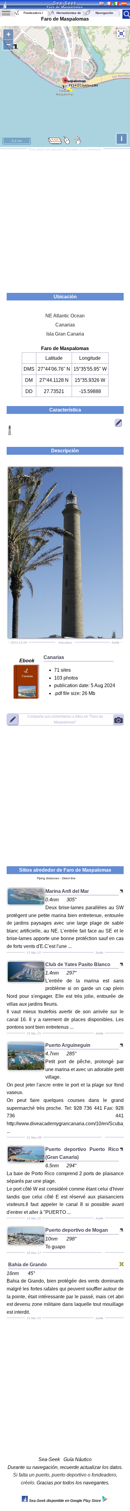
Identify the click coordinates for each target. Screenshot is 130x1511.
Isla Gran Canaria (65, 333)
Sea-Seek (65, 3)
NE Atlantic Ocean (65, 315)
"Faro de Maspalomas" (65, 719)
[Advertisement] (65, 219)
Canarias (65, 324)
